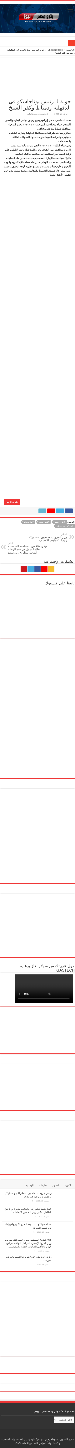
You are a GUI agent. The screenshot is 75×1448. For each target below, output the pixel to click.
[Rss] (51, 569)
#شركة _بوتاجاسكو (65, 526)
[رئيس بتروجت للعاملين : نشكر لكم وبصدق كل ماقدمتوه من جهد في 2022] (63, 1198)
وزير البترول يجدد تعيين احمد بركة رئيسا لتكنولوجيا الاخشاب (48, 537)
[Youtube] (24, 569)
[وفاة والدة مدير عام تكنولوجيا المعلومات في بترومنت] (63, 1261)
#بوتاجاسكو (29, 522)
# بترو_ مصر (59, 522)
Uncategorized (55, 49)
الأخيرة (68, 1185)
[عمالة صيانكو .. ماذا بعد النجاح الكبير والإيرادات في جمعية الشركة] (63, 1229)
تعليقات (43, 1185)
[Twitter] (31, 569)
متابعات (30, 114)
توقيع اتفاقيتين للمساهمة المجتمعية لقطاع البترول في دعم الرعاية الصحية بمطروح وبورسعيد (27, 548)
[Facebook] (37, 569)
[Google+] (44, 569)
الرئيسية (70, 49)
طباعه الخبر (12, 501)
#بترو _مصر (44, 522)
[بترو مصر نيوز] (37, 17)
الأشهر (55, 1185)
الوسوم (30, 1185)
